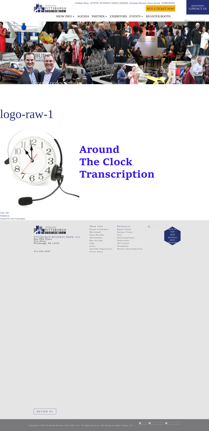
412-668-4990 (42, 251)
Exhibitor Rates (82, 3)
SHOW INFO (64, 16)
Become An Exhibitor (99, 229)
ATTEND (94, 3)
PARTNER (98, 16)
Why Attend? (95, 232)
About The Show (97, 235)
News (119, 235)
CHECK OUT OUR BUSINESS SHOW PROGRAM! (172, 236)
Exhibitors (118, 16)
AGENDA (83, 16)
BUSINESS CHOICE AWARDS (114, 3)
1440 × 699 (4, 213)
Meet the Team (96, 240)
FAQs (92, 243)
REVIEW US (45, 411)
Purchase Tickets (125, 232)
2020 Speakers (96, 238)
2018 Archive (123, 240)
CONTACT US (198, 7)
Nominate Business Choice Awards (145, 3)
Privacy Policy (96, 252)
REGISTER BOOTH (158, 16)
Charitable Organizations (101, 249)
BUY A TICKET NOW (160, 8)
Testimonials (123, 246)
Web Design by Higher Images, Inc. (117, 425)
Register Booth (124, 229)
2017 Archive (123, 243)
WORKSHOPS (168, 3)
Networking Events (126, 238)
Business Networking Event (129, 249)
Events (135, 16)
